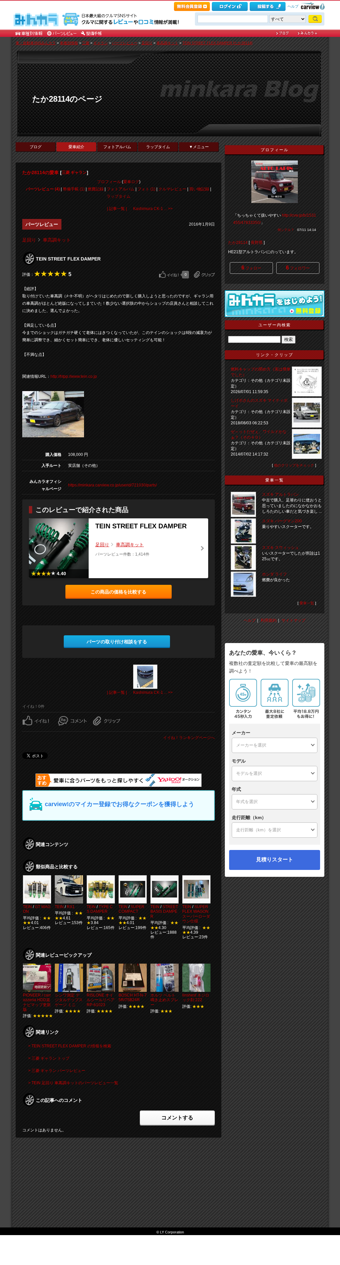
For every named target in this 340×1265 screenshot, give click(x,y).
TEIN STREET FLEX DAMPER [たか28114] (217, 43)
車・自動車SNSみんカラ (36, 43)
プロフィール (109, 181)
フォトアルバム (117, 147)
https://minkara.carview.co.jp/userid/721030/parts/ (112, 485)
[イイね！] (169, 274)
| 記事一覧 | (117, 208)
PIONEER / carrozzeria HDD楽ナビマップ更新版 (37, 1002)
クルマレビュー (172, 189)
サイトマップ (293, 620)
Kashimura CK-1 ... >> (153, 208)
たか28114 (238, 242)
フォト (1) (146, 189)
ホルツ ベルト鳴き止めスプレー (164, 1000)
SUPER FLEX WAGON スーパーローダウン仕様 (196, 913)
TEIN (27, 906)
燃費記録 (96, 189)
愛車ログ (131, 181)
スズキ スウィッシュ (280, 547)
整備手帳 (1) (74, 189)
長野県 (257, 242)
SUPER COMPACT (131, 909)
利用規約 (269, 620)
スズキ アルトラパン (280, 494)
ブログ (36, 147)
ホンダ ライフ (274, 574)
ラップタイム (158, 147)
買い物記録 (199, 189)
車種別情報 (69, 43)
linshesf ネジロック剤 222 (195, 997)
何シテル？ (286, 230)
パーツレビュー (124, 43)
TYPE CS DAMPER (100, 909)
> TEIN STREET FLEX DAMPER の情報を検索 (69, 1046)
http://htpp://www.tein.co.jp (73, 376)
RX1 (71, 906)
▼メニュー (199, 147)
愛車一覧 (306, 603)
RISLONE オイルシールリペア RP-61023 (101, 1000)
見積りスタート (274, 859)
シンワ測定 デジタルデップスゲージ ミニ (69, 1000)
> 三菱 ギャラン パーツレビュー (56, 1070)
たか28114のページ (67, 98)
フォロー (251, 267)
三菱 (85, 43)
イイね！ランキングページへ (189, 737)
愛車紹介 (76, 147)
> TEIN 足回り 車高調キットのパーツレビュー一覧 (73, 1083)
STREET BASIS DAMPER (164, 911)
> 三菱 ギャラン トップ (48, 1058)
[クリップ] (204, 274)
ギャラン (100, 43)
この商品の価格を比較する (118, 591)
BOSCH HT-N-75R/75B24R (133, 997)
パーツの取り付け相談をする (117, 641)
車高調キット (167, 43)
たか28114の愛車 (40, 172)
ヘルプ (293, 6)
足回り (146, 43)
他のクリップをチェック (294, 465)
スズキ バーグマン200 (282, 521)
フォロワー (298, 267)
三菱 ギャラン (74, 172)
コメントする (177, 1117)
